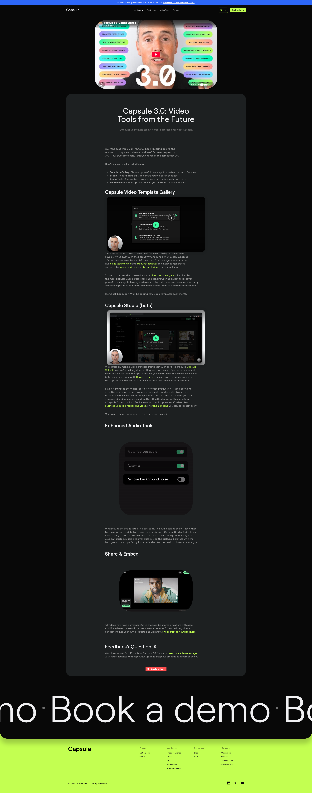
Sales (169, 756)
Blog (196, 753)
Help (196, 756)
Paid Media (172, 764)
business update (114, 405)
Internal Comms (174, 768)
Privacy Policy (227, 764)
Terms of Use (227, 760)
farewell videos (151, 267)
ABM (169, 760)
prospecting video (135, 405)
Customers (226, 753)
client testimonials (120, 263)
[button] (138, 10)
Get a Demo (145, 753)
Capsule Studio (144, 376)
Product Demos (174, 753)
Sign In (143, 756)
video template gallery (164, 275)
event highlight (159, 405)
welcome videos (128, 267)
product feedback (146, 263)
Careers (224, 756)
